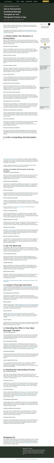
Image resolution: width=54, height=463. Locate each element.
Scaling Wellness (27, 442)
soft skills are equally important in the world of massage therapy (26, 304)
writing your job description (11, 229)
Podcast (35, 1)
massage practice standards (20, 395)
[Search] (49, 24)
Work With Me (29, 1)
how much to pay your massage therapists (19, 206)
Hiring (17, 6)
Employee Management (9, 6)
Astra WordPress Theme (34, 459)
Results (22, 1)
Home (18, 1)
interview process (29, 286)
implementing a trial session (12, 313)
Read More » (41, 89)
